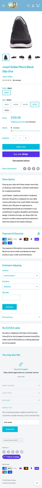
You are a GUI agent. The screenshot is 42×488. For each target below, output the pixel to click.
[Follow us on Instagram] (12, 452)
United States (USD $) (11, 440)
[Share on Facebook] (24, 168)
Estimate (9, 307)
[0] (37, 5)
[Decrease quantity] (13, 138)
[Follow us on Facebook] (4, 452)
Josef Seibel (7, 77)
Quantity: (5, 138)
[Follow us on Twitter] (8, 452)
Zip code (5, 292)
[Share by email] (38, 168)
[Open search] (28, 5)
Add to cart (21, 147)
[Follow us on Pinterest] (17, 452)
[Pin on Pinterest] (29, 168)
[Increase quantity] (25, 138)
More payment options (21, 160)
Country (5, 270)
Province (5, 281)
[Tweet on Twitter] (33, 168)
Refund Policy (7, 317)
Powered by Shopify (9, 483)
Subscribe (10, 429)
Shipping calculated (18, 122)
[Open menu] (3, 6)
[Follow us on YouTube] (21, 452)
